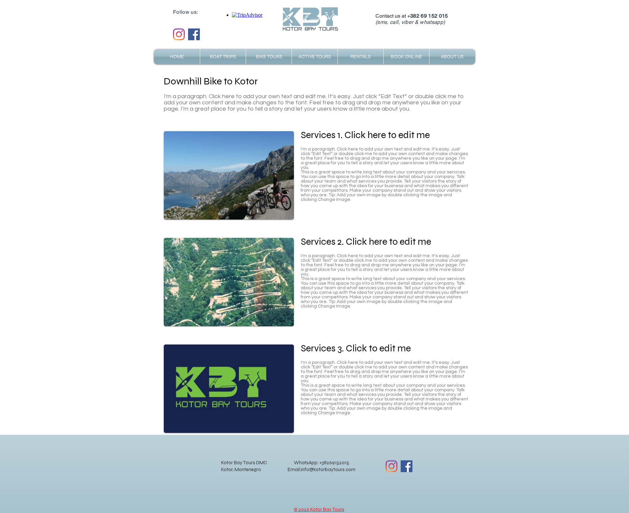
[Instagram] (179, 34)
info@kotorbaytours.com (328, 469)
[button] (452, 56)
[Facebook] (194, 34)
